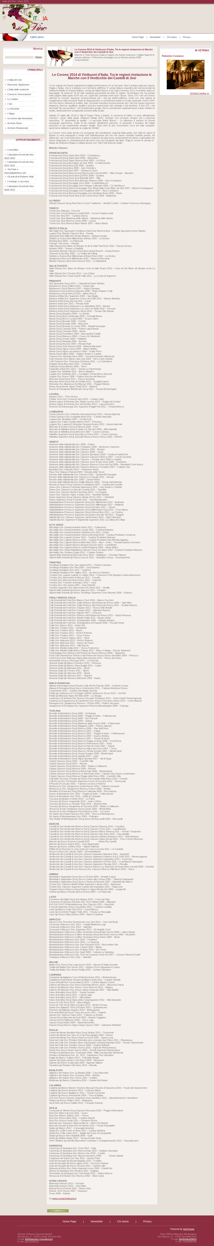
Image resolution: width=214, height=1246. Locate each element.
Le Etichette (13, 108)
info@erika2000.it (187, 1239)
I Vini (9, 104)
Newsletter (155, 37)
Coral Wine (12, 150)
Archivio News (14, 123)
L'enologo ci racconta (18, 181)
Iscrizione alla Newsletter (20, 118)
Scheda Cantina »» (199, 93)
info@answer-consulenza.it (39, 1239)
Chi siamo (172, 37)
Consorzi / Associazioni (19, 94)
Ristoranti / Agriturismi (18, 84)
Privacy (187, 37)
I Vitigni (10, 113)
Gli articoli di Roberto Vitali (20, 176)
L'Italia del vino (14, 80)
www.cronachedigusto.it (64, 1198)
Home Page (138, 37)
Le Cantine (12, 99)
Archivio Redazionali (17, 128)
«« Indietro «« (58, 1211)
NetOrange (188, 1229)
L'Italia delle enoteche (18, 89)
